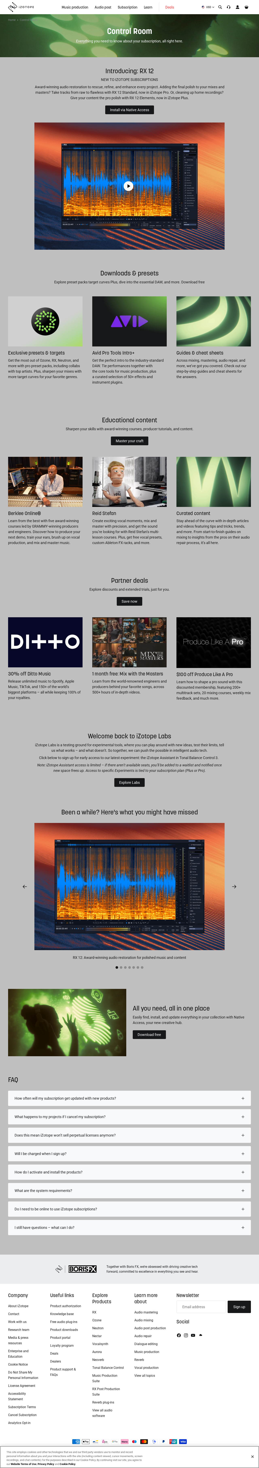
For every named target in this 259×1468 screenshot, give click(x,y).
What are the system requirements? (43, 1190)
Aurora (97, 1352)
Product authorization (65, 1306)
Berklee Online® (24, 513)
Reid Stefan (104, 513)
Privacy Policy (46, 1463)
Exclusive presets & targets (36, 353)
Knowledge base (62, 1314)
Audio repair (143, 1336)
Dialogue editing (146, 1344)
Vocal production (146, 1368)
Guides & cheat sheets (199, 353)
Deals (54, 1353)
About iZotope (18, 1306)
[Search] (220, 7)
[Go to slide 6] (138, 967)
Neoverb (98, 1360)
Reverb (139, 1360)
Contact (13, 1314)
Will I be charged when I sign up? (41, 1154)
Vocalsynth (100, 1344)
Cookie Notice (18, 1364)
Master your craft (129, 441)
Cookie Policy (67, 1463)
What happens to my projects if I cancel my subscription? (60, 1117)
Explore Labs (129, 782)
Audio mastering (146, 1312)
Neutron (98, 1328)
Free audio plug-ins (63, 1322)
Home (12, 20)
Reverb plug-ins (103, 1402)
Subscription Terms (22, 1407)
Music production (146, 1352)
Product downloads (64, 1330)
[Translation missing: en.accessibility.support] (228, 7)
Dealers (55, 1361)
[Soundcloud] (200, 1335)
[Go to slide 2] (121, 967)
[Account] (237, 7)
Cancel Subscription (22, 1415)
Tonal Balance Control (108, 1368)
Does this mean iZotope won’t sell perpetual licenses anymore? (65, 1135)
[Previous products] (24, 886)
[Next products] (234, 886)
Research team (18, 1330)
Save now (129, 601)
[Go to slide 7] (142, 967)
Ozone (96, 1320)
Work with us (17, 1322)
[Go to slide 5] (133, 967)
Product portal (60, 1338)
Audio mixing (143, 1320)
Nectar (97, 1336)
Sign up (239, 1307)
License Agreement (21, 1386)
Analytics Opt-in (19, 1423)
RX (94, 1312)
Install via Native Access (129, 110)
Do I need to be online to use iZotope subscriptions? (56, 1209)
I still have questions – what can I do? (44, 1227)
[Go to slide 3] (125, 967)
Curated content (193, 513)
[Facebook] (178, 1335)
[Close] (252, 1456)
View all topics (144, 1376)
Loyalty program (62, 1346)
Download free (149, 1034)
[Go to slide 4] (129, 967)
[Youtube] (193, 1335)
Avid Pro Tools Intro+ (113, 353)
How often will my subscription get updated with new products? (65, 1098)
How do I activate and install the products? (49, 1172)
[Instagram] (186, 1335)
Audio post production (150, 1328)
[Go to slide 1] (117, 967)
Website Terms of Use (23, 1463)
